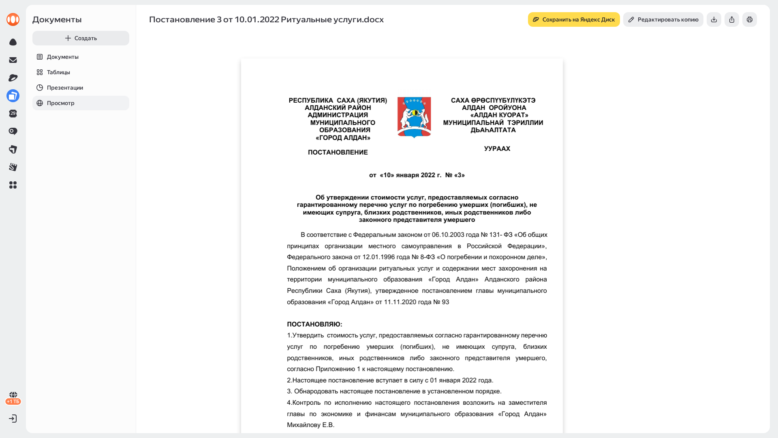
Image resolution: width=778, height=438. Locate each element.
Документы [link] (57, 19)
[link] (12, 19)
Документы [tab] (63, 57)
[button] (12, 184)
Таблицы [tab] (58, 72)
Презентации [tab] (65, 87)
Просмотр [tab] (61, 103)
